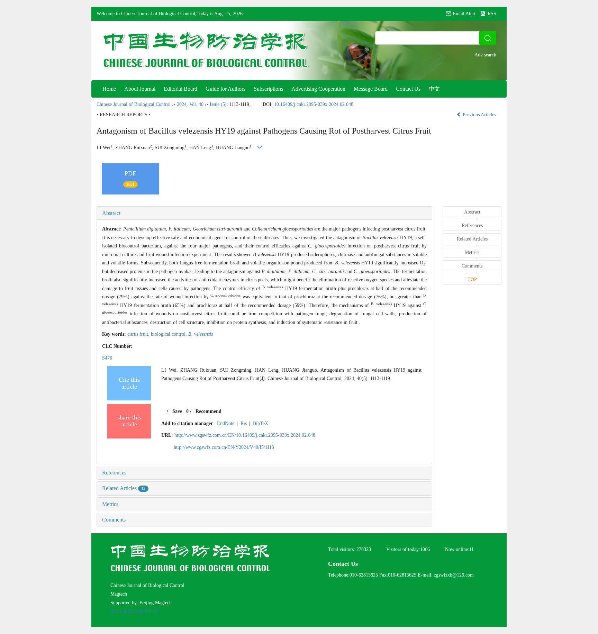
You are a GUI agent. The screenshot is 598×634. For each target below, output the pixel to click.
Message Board (371, 89)
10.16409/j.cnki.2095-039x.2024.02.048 (313, 104)
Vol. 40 (196, 104)
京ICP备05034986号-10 (134, 611)
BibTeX (260, 423)
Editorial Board (180, 89)
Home (109, 89)
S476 (107, 358)
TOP (472, 279)
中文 (434, 89)
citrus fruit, (139, 334)
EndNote (225, 423)
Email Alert (464, 13)
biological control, (169, 334)
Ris (244, 423)
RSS (492, 13)
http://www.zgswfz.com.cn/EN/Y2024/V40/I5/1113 (224, 447)
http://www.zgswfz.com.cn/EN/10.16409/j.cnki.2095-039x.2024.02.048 (244, 435)
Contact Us (408, 89)
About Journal (139, 89)
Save (177, 411)
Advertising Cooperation (318, 89)
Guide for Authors (225, 89)
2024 (182, 104)
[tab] (264, 213)
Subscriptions (268, 89)
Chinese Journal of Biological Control (134, 104)
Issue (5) (218, 104)
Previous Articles (479, 114)
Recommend (208, 411)
